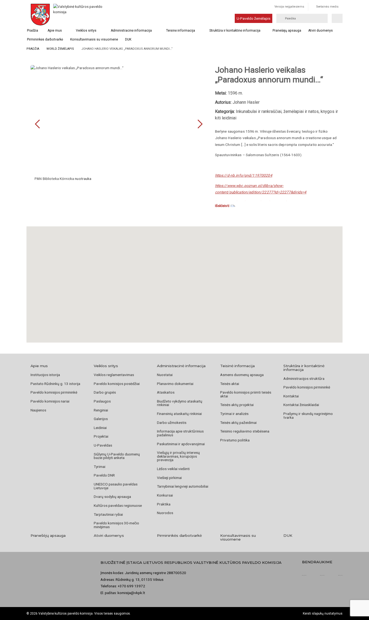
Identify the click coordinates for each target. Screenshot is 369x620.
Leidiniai (100, 427)
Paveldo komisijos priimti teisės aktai (245, 394)
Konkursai (165, 495)
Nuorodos (165, 513)
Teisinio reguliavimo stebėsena (244, 431)
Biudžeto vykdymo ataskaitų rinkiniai (179, 403)
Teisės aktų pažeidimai (238, 422)
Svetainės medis (327, 6)
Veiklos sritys (86, 30)
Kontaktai (291, 396)
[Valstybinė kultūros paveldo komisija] (78, 14)
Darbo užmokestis (171, 422)
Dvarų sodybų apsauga (112, 496)
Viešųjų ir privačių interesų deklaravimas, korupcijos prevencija (178, 456)
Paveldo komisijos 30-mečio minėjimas (116, 525)
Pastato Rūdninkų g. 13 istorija (55, 383)
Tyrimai (99, 466)
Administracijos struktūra (303, 378)
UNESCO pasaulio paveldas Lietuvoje (115, 486)
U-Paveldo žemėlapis (253, 18)
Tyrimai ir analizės (234, 413)
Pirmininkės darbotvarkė (45, 39)
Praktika (163, 504)
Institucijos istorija (45, 375)
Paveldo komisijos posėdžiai (117, 383)
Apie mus (55, 30)
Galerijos (101, 419)
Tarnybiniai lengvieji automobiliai (182, 486)
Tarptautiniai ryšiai (108, 514)
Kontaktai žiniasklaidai (301, 405)
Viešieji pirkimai (169, 477)
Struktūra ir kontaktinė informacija (234, 30)
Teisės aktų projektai (237, 405)
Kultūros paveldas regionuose (118, 505)
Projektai (101, 436)
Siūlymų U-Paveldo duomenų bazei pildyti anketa (117, 456)
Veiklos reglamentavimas (114, 375)
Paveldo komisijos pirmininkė (54, 392)
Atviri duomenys (320, 30)
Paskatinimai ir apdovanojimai (181, 444)
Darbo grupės (105, 392)
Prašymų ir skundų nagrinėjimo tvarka (308, 415)
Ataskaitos (166, 392)
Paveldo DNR (104, 475)
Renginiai (101, 410)
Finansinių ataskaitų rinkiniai (179, 413)
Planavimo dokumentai (175, 383)
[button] (184, 277)
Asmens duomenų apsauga (242, 375)
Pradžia (32, 30)
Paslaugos (102, 401)
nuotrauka (83, 178)
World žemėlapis (60, 49)
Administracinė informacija (131, 30)
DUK (128, 39)
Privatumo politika (235, 440)
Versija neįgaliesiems (289, 6)
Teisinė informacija (180, 30)
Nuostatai (165, 375)
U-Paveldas (103, 445)
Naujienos (38, 410)
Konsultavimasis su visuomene (94, 39)
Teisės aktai (229, 383)
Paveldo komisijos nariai (50, 401)
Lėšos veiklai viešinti (173, 469)
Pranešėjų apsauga (287, 30)
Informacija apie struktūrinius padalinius (180, 433)
